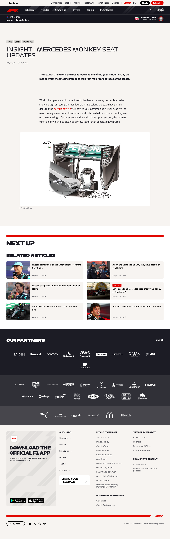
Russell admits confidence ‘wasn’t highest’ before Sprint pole (56, 266)
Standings (60, 10)
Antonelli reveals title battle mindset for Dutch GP (136, 306)
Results (45, 10)
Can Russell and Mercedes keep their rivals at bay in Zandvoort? (136, 290)
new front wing (62, 109)
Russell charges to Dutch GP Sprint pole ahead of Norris (56, 287)
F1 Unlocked (106, 10)
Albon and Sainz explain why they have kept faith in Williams (136, 266)
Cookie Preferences (105, 505)
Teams (90, 10)
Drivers (76, 10)
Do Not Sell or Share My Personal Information (107, 486)
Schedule (30, 10)
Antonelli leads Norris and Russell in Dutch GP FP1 (54, 308)
